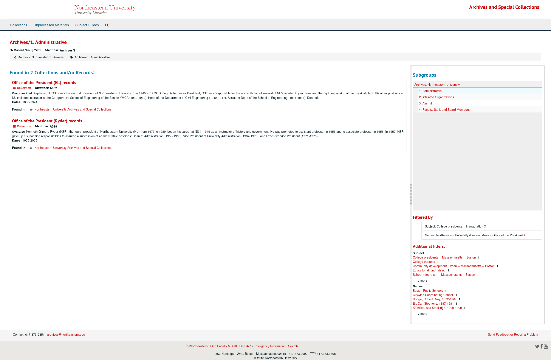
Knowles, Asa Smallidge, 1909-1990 (438, 307)
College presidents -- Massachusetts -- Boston (445, 257)
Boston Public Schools (428, 290)
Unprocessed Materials (51, 24)
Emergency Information (270, 346)
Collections (18, 24)
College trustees (424, 261)
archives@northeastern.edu (66, 334)
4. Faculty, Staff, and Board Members (444, 109)
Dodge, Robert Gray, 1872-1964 (435, 299)
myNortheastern (197, 346)
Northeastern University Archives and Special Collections (72, 109)
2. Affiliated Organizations (436, 97)
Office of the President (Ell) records (44, 82)
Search (293, 346)
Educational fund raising (429, 270)
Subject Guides (87, 24)
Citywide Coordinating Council (433, 295)
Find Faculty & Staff (223, 346)
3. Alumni (425, 103)
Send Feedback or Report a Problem (513, 334)
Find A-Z (245, 346)
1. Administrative (430, 91)
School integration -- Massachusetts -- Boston (444, 274)
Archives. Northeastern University (41, 57)
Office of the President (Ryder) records (47, 121)
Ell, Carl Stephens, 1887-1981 (434, 303)
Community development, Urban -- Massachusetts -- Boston (454, 266)
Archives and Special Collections (504, 7)
